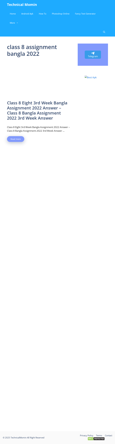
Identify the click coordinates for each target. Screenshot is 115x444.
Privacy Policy (86, 435)
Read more (16, 139)
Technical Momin (22, 4)
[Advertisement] (39, 79)
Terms (99, 435)
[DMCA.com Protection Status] (96, 439)
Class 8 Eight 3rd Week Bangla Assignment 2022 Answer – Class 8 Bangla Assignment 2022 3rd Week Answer (37, 110)
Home (13, 13)
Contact (108, 435)
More (12, 22)
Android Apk (27, 13)
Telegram (93, 56)
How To (42, 13)
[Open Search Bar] (104, 32)
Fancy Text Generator (85, 13)
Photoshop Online (60, 13)
